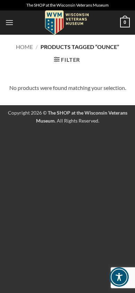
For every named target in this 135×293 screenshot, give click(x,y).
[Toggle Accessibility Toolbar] (119, 277)
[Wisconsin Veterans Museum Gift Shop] (67, 22)
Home (24, 46)
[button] (9, 22)
